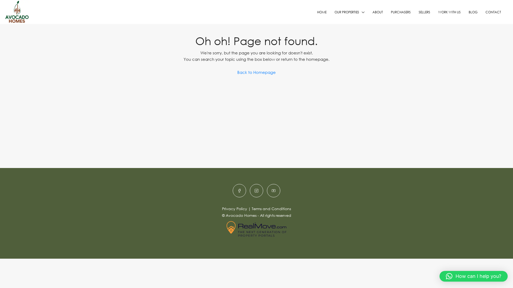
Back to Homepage (256, 72)
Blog (473, 12)
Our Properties (347, 12)
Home (322, 12)
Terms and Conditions (271, 208)
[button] (474, 276)
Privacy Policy (234, 208)
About (377, 12)
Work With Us (449, 12)
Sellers (424, 12)
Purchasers (401, 12)
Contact (493, 12)
